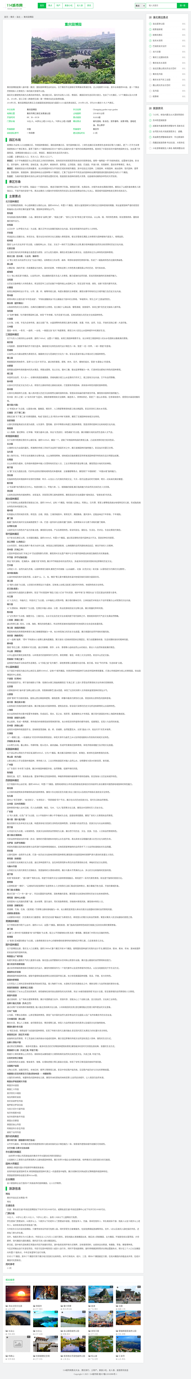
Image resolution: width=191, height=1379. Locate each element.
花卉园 (156, 91)
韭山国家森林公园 (71, 1331)
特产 (58, 5)
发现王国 (95, 1331)
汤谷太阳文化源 (15, 1306)
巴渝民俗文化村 (159, 46)
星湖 (93, 1306)
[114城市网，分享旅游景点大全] (20, 7)
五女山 (39, 1331)
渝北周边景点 (160, 17)
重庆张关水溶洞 (159, 63)
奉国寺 (39, 1306)
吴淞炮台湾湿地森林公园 (74, 1356)
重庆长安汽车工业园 (161, 80)
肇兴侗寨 (67, 1306)
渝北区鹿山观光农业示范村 (164, 68)
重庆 (12, 17)
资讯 (89, 5)
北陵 (121, 1306)
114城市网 (93, 1374)
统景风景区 (157, 35)
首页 (42, 5)
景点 (50, 5)
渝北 (18, 17)
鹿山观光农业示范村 (161, 85)
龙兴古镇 (157, 52)
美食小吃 (69, 5)
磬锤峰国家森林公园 (127, 1331)
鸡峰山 (11, 1356)
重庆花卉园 (157, 74)
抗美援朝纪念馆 (43, 1356)
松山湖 (94, 1356)
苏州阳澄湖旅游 (159, 120)
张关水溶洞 (157, 41)
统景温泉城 (157, 29)
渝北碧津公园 (158, 24)
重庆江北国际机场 (160, 57)
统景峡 (156, 96)
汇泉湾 (122, 1356)
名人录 (80, 5)
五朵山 (11, 1331)
